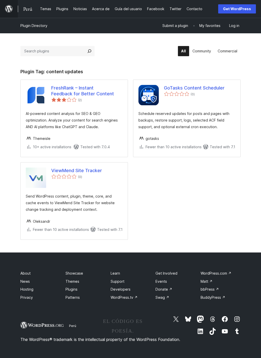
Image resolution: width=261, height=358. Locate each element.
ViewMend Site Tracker (76, 170)
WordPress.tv (124, 297)
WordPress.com (216, 273)
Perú (72, 326)
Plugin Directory (33, 25)
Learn (115, 273)
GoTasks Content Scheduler (194, 88)
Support (117, 281)
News (25, 281)
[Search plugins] (89, 51)
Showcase (74, 273)
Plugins (71, 289)
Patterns (73, 297)
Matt (207, 281)
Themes (72, 281)
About (25, 273)
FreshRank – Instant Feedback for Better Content (82, 90)
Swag (162, 297)
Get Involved (166, 273)
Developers (120, 289)
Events (161, 281)
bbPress (210, 289)
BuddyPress (213, 297)
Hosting (26, 289)
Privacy (26, 297)
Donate (163, 289)
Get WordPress (237, 9)
